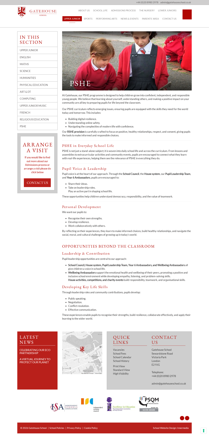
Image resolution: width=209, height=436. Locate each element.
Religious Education (34, 119)
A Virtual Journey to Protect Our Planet (35, 360)
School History (121, 360)
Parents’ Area (150, 18)
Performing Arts (106, 18)
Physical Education (34, 84)
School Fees (119, 353)
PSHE (23, 126)
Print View (119, 366)
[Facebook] (187, 418)
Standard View (121, 370)
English (25, 57)
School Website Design (164, 428)
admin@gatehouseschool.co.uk (169, 383)
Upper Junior (72, 18)
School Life (100, 10)
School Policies (56, 428)
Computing (28, 98)
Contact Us (169, 18)
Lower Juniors (167, 10)
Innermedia (183, 428)
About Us (84, 10)
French (25, 112)
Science (25, 71)
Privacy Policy (74, 428)
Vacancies (118, 349)
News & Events (129, 18)
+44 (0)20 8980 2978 (147, 2)
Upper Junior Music (33, 105)
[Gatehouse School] (37, 12)
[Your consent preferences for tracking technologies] (204, 431)
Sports (88, 18)
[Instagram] (182, 418)
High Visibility (121, 373)
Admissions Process (123, 10)
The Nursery (147, 10)
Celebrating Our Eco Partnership (35, 351)
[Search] (187, 14)
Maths (24, 64)
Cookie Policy (91, 428)
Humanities (28, 77)
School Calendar (122, 357)
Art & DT (25, 91)
